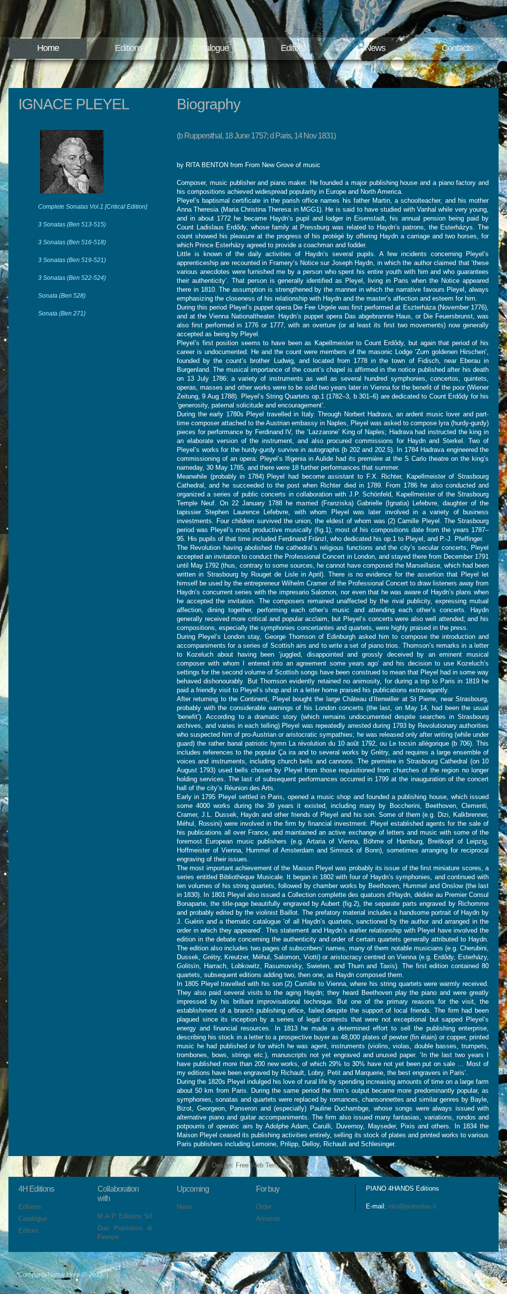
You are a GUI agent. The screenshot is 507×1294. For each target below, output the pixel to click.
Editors (293, 48)
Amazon (268, 1218)
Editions (129, 48)
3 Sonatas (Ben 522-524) (72, 277)
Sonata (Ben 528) (62, 295)
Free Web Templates (265, 1165)
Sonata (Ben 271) (62, 313)
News (375, 48)
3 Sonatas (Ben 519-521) (72, 260)
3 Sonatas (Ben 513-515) (72, 224)
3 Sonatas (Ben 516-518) (72, 242)
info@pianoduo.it (412, 1206)
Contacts (457, 48)
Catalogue (211, 48)
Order (264, 1206)
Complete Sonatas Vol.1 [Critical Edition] (92, 206)
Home (48, 48)
